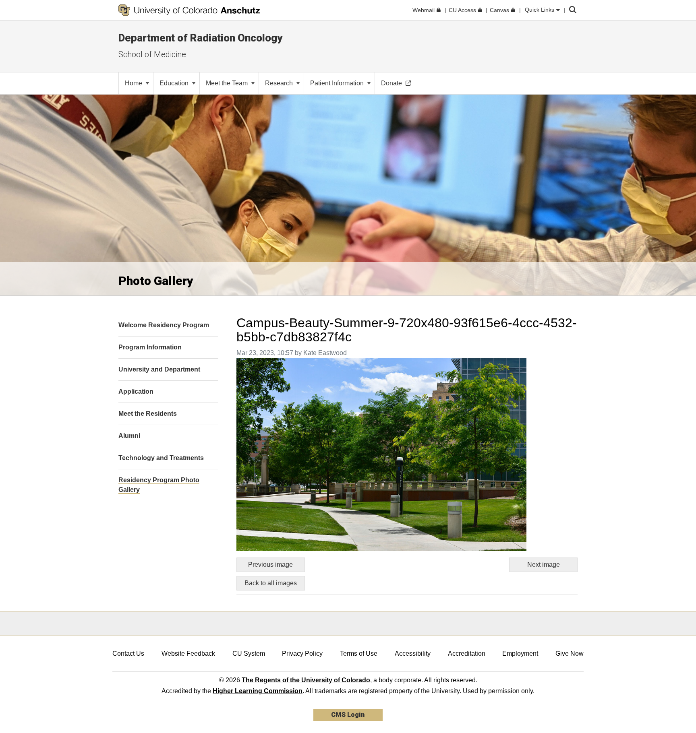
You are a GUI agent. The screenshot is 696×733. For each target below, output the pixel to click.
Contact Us (128, 653)
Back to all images (270, 583)
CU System (248, 653)
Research (279, 83)
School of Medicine (152, 54)
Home (134, 83)
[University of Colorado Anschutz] (189, 10)
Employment (520, 653)
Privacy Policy (302, 653)
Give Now (569, 653)
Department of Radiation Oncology (200, 38)
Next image (543, 564)
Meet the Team (227, 83)
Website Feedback (188, 653)
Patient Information (337, 83)
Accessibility (413, 653)
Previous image (270, 564)
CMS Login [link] (348, 715)
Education (175, 83)
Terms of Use (358, 653)
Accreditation (466, 653)
